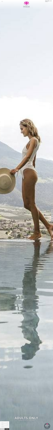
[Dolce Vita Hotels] (47, 1)
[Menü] (2, 1)
